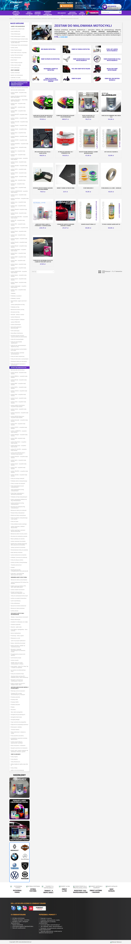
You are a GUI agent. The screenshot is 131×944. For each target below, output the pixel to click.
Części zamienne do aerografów (18, 722)
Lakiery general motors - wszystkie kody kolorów (19, 159)
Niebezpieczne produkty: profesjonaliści (47, 922)
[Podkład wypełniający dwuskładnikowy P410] (88, 102)
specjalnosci (62, 13)
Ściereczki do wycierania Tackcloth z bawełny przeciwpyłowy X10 (43, 261)
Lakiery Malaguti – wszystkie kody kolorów (19, 435)
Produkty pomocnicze (16, 564)
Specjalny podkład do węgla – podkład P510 (43, 152)
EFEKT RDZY (14, 60)
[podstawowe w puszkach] (19, 787)
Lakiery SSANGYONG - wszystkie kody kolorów (19, 272)
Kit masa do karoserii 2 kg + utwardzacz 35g (65, 152)
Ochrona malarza (15, 729)
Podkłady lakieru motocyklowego (19, 481)
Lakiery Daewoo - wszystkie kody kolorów (19, 137)
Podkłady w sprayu (15, 298)
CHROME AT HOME (15, 77)
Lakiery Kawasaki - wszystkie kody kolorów (19, 420)
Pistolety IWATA (15, 702)
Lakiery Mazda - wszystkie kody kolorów (18, 213)
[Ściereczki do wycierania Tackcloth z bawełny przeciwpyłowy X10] (43, 247)
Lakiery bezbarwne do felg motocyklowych (17, 503)
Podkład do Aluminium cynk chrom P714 (111, 116)
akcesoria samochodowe (72, 13)
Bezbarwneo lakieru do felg (17, 309)
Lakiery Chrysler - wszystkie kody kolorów (19, 126)
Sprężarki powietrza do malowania (19, 748)
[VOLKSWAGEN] (14, 875)
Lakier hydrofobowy (16, 600)
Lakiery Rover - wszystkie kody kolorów (18, 254)
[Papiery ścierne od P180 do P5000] (65, 174)
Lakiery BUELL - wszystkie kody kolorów (18, 388)
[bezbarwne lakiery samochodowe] (19, 830)
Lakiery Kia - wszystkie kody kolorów (18, 184)
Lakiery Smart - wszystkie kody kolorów (18, 268)
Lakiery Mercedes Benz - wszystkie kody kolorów (19, 217)
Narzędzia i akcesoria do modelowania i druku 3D (17, 680)
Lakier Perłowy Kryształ (16, 62)
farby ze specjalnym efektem (16, 13)
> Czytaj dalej (63, 37)
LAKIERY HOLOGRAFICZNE (17, 29)
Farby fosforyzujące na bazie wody (19, 38)
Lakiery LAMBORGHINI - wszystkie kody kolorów (19, 192)
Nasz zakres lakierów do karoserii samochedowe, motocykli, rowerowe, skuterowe (19, 84)
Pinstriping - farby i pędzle (17, 635)
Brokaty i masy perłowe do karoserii (19, 617)
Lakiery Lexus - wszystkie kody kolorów (18, 203)
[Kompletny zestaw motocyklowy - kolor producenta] (65, 102)
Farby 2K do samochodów (17, 339)
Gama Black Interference (17, 333)
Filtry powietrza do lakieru (17, 735)
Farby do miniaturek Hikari (17, 673)
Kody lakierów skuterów (16, 552)
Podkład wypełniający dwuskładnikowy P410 (88, 116)
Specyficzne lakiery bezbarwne (18, 605)
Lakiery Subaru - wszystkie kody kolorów (18, 276)
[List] (103, 271)
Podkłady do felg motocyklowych (19, 496)
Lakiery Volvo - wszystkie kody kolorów (18, 290)
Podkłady (13, 293)
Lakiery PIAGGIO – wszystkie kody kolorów (19, 457)
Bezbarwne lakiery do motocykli (18, 510)
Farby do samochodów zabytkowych (16, 342)
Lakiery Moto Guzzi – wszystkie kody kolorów (18, 446)
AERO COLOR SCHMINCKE (17, 770)
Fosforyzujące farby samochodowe (19, 45)
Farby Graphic (14, 756)
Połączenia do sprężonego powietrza (19, 724)
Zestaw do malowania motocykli (18, 367)
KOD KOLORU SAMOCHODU (18, 90)
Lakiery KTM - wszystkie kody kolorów (18, 424)
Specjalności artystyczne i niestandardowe (17, 614)
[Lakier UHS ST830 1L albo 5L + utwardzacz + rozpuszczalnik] (43, 211)
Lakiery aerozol (14, 610)
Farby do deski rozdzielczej (17, 356)
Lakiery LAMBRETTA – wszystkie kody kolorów (19, 431)
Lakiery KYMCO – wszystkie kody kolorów (19, 428)
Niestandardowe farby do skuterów (19, 550)
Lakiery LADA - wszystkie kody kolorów (18, 188)
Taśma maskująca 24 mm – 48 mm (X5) (111, 188)
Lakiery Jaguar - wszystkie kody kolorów (18, 177)
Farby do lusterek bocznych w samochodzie (18, 364)
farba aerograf (82, 13)
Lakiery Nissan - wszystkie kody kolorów (18, 232)
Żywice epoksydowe (16, 633)
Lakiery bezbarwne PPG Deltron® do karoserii (19, 583)
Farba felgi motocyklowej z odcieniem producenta (17, 494)
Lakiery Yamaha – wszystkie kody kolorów (19, 475)
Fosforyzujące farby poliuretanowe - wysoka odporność (19, 42)
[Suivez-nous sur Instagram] (25, 908)
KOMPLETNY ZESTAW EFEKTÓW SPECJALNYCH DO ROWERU (19, 544)
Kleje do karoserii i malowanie (18, 745)
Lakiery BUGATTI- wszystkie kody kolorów (19, 115)
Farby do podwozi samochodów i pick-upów (19, 350)
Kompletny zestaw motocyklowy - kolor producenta (65, 116)
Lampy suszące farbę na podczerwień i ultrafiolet (17, 742)
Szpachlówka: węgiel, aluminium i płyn (19, 301)
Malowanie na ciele (15, 638)
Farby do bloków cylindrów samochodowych (17, 353)
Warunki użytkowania (18, 928)
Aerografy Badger (15, 719)
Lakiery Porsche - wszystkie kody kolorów (19, 243)
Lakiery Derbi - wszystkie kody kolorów (18, 395)
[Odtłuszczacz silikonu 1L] (111, 138)
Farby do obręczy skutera (17, 559)
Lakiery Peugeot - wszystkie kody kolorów (19, 239)
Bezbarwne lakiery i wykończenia (19, 577)
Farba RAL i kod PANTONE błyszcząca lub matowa (17, 574)
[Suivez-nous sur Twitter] (19, 908)
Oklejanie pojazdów (16, 624)
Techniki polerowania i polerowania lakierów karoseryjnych (50, 932)
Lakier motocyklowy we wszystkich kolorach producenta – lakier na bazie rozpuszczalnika (42, 117)
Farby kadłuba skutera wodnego (19, 524)
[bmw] (14, 857)
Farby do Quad (14, 521)
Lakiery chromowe (15, 72)
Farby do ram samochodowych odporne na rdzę (18, 346)
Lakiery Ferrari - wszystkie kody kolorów (18, 148)
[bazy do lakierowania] (19, 809)
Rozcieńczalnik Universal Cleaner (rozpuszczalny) (88, 152)
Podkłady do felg (15, 307)
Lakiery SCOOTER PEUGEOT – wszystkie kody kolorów (18, 453)
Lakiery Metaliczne (15, 317)
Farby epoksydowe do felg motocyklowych (17, 490)
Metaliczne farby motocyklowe (18, 515)
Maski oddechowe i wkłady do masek (18, 732)
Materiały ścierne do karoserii (18, 690)
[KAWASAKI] (24, 875)
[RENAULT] (14, 848)
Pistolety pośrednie (15, 697)
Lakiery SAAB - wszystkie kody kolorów (18, 257)
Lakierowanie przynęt (16, 657)
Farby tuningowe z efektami (18, 319)
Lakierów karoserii (38, 13)
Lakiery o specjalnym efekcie (18, 26)
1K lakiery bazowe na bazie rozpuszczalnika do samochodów (19, 336)
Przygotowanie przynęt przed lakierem (18, 655)
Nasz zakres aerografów (17, 712)
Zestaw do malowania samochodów (19, 87)
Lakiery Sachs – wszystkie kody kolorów (18, 461)
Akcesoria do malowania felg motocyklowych (18, 507)
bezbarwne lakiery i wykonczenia (48, 13)
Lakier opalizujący (15, 67)
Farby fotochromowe (16, 57)
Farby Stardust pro (15, 761)
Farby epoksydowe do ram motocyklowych (17, 486)
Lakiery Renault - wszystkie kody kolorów (19, 246)
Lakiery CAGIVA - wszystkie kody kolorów (19, 391)
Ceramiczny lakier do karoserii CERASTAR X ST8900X (65, 225)
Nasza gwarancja (17, 924)
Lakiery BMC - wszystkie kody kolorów (18, 108)
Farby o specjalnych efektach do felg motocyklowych (19, 500)
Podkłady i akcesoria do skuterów (19, 557)
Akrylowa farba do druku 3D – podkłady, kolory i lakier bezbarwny (19, 677)
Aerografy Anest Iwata (16, 717)
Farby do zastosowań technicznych (19, 595)
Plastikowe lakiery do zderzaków (19, 361)
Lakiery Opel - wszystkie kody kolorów (18, 235)
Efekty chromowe (15, 70)
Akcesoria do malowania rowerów (19, 536)
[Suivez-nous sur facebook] (13, 908)
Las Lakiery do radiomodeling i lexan (18, 670)
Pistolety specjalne (15, 704)
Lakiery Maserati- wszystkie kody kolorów (19, 210)
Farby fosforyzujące (15, 33)
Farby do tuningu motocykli (17, 478)
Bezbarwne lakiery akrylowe (18, 608)
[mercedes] (24, 857)
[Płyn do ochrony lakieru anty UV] (111, 211)
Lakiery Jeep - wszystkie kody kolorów (18, 181)
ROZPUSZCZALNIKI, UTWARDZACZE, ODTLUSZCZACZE (19, 570)
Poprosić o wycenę (46, 918)
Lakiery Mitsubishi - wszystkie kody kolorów (19, 228)
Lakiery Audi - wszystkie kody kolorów (18, 104)
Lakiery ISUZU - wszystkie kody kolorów (18, 170)
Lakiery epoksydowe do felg (18, 304)
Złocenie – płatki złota (16, 627)
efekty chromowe (29, 13)
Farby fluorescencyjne (16, 50)
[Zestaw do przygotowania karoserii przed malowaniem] (43, 174)
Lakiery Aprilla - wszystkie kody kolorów (18, 373)
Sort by (34, 271)
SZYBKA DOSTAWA (18, 918)
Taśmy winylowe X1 (88, 188)
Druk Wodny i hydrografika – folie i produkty (19, 630)
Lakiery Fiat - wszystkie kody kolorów (18, 151)
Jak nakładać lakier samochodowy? (51, 926)
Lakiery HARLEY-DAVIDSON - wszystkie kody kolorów (18, 406)
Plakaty (12, 707)
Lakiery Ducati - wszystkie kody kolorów (18, 399)
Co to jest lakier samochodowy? (50, 925)
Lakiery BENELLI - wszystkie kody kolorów (19, 377)
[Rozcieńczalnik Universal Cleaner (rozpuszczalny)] (88, 138)
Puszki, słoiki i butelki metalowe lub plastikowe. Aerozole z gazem (19, 751)
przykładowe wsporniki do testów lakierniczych (19, 739)
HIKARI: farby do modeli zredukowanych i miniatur (17, 663)
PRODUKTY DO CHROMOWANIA (19, 80)
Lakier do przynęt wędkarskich (18, 640)
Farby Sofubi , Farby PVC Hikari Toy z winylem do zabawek (19, 667)
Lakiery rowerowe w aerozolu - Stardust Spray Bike (18, 531)
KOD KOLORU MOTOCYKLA (17, 370)
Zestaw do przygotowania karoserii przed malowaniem (43, 188)
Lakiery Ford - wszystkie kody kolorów (18, 155)
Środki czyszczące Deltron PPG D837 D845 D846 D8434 (18, 586)
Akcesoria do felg (15, 312)
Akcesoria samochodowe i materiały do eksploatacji (20, 688)
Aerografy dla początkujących (18, 714)
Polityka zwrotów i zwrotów (20, 920)
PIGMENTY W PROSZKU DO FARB (19, 622)
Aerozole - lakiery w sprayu (17, 314)
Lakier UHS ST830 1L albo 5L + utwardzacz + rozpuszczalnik (43, 225)
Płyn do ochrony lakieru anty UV (111, 224)
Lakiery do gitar (15, 660)
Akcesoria (13, 709)
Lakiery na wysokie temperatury (18, 598)
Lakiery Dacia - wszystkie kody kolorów (18, 133)
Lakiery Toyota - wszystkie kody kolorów (18, 283)
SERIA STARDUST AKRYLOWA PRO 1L (19, 765)
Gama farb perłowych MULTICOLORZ (16, 327)
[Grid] (99, 271)
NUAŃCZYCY (92, 13)
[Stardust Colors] (19, 5)
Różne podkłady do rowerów (18, 538)
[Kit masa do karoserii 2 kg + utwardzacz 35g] (65, 138)
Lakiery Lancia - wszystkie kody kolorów (18, 195)
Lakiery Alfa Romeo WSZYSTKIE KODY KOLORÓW (18, 97)
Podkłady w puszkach (16, 295)
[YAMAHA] (14, 866)
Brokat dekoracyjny (15, 619)
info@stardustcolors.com (65, 8)
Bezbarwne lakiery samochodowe (19, 579)
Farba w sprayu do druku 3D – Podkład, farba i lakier (18, 684)
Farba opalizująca (15, 330)
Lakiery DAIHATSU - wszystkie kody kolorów (19, 144)
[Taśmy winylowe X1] (88, 174)
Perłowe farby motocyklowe (17, 512)
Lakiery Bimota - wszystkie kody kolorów (19, 380)
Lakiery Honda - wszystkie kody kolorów (18, 162)
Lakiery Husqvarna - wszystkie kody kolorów (19, 413)
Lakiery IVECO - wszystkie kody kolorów (18, 173)
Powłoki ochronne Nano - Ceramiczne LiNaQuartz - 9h (18, 593)
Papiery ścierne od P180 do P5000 (65, 188)
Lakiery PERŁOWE (15, 322)
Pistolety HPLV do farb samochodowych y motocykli (18, 694)
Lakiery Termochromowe (17, 55)
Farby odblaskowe (15, 603)
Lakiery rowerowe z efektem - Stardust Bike (18, 527)
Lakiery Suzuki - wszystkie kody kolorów (18, 279)
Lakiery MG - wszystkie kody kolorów (18, 221)
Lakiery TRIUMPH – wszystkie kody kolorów (19, 472)
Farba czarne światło (16, 65)
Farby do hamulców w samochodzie (19, 358)
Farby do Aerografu (16, 754)
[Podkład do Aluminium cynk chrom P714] (111, 102)
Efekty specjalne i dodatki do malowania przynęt (18, 646)
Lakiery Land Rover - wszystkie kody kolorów (20, 199)
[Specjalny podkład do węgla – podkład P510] (43, 138)
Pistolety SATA (14, 699)
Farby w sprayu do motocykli (18, 483)
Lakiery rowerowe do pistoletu (18, 541)
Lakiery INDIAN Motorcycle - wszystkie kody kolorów (18, 417)
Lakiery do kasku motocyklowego (19, 562)
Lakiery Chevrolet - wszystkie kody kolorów (19, 122)
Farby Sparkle (14, 759)
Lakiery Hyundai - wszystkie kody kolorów (19, 166)
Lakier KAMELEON (15, 31)
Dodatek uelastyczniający (88, 224)
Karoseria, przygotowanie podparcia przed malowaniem (51, 928)
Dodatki (13, 567)
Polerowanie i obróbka (16, 727)
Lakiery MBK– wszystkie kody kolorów (18, 439)
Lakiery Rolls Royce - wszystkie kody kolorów (18, 250)
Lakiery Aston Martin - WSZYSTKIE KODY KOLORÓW (19, 100)
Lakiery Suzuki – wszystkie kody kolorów (18, 464)
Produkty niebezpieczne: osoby (50, 920)
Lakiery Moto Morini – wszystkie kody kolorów (18, 442)
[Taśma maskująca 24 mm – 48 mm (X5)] (111, 174)
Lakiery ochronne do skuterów (18, 547)
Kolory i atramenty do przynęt (18, 643)
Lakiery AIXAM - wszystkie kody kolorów (18, 93)
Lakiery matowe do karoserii (18, 589)
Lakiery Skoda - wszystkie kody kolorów (18, 265)
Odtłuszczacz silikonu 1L (111, 151)
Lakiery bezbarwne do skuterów (18, 555)
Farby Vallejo (14, 767)
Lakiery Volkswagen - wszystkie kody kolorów (18, 286)
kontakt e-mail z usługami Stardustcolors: (19, 922)
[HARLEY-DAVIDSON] (24, 848)
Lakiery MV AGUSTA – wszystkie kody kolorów (19, 450)
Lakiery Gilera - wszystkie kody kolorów (18, 402)
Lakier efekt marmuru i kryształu (19, 52)
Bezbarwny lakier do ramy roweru (19, 533)
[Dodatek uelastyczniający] (88, 211)
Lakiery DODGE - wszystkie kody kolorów (19, 140)
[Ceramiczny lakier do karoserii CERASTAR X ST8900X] (65, 211)
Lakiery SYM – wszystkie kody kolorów (18, 468)
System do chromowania (17, 75)
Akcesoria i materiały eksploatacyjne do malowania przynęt (18, 650)
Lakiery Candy (14, 47)
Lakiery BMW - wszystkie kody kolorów (18, 111)
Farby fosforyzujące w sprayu (18, 36)
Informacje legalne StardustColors (22, 926)
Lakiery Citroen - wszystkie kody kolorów (19, 129)
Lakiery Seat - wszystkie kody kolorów (18, 261)
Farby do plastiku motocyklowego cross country (19, 518)
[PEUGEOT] (24, 866)
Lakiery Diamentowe (16, 324)
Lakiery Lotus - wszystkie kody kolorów (18, 206)
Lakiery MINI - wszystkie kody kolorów (18, 224)
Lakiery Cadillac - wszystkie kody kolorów (19, 119)
